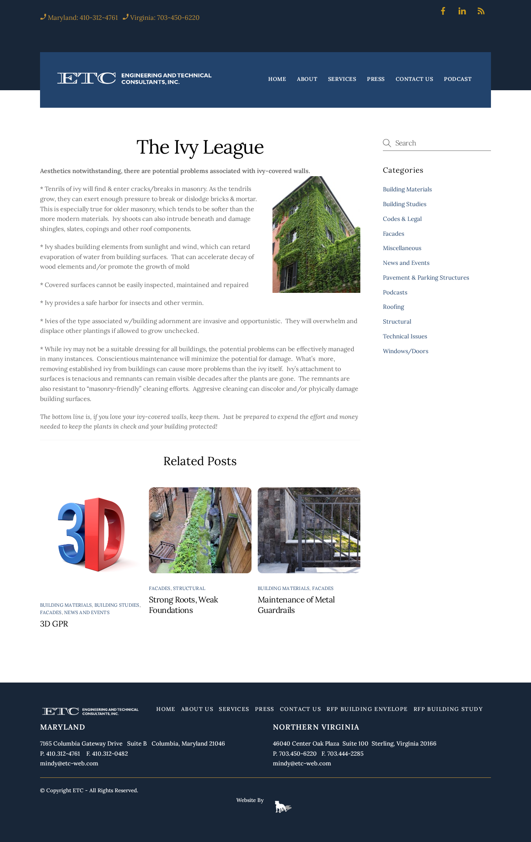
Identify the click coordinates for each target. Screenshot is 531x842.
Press (376, 79)
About (307, 79)
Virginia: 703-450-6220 (164, 17)
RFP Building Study (448, 708)
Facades (51, 612)
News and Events (87, 612)
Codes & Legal (402, 218)
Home (277, 79)
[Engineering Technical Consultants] (135, 84)
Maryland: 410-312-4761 (82, 17)
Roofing (393, 306)
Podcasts (395, 292)
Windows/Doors (405, 351)
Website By (250, 799)
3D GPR (54, 623)
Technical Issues (405, 336)
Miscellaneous (402, 248)
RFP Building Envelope (367, 708)
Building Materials (66, 605)
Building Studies (117, 605)
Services (342, 79)
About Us (197, 708)
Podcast (458, 79)
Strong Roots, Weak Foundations (183, 604)
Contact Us (414, 79)
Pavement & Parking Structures (426, 277)
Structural (189, 588)
